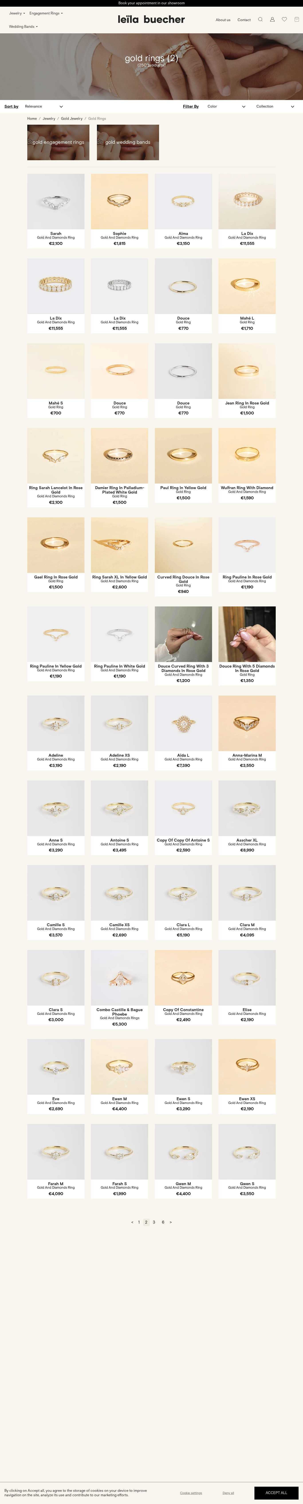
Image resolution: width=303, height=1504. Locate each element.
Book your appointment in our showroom (151, 3)
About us (223, 20)
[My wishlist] (284, 21)
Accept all (276, 1493)
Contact (244, 20)
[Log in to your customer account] (272, 20)
